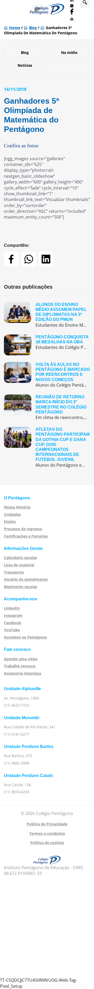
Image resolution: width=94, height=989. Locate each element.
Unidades (12, 514)
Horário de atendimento (26, 579)
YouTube (12, 629)
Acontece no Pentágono (25, 637)
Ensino (10, 521)
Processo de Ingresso (23, 528)
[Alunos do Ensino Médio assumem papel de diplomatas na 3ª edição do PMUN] (47, 315)
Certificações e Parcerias (26, 536)
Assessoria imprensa (22, 673)
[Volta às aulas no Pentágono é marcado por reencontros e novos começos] (47, 375)
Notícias (24, 65)
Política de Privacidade (47, 824)
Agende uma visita (20, 658)
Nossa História (17, 507)
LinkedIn (12, 608)
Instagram (13, 615)
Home (14, 27)
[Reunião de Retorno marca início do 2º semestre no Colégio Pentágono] (47, 407)
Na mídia (69, 52)
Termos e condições (47, 833)
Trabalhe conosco (20, 665)
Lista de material (19, 564)
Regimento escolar (20, 586)
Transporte (14, 572)
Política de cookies (47, 842)
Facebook (12, 622)
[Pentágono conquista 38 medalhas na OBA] (47, 344)
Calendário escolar (20, 557)
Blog (33, 27)
